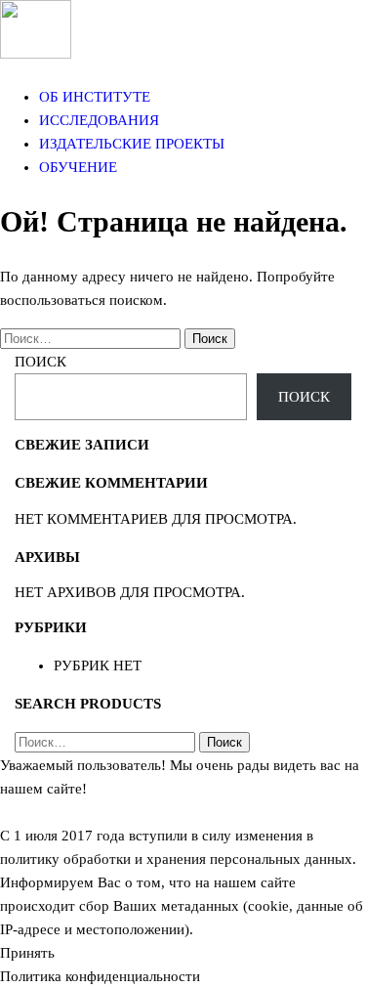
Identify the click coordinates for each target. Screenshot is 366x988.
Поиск (40, 361)
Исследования (99, 120)
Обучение (78, 167)
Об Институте (94, 97)
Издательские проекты (131, 143)
